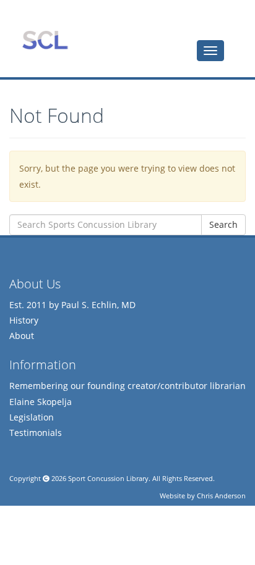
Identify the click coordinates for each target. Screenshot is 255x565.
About (21, 335)
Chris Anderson (221, 495)
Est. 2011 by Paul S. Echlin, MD (72, 305)
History (23, 320)
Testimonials (35, 432)
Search (223, 224)
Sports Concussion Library (45, 40)
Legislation (31, 417)
